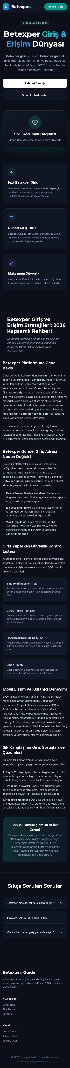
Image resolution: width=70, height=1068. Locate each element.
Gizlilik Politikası (11, 1031)
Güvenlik (7, 1013)
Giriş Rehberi (9, 1009)
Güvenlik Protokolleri (35, 95)
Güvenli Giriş (55, 6)
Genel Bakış (9, 1004)
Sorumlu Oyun (10, 1040)
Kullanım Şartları (11, 1036)
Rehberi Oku (33, 83)
